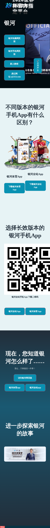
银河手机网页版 (14, 52)
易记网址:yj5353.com (14, 75)
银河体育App (35, 311)
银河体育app (14, 387)
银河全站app (35, 387)
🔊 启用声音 (38, 65)
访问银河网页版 (25, 378)
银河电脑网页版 (14, 39)
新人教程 (14, 64)
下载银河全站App (35, 185)
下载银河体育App (14, 188)
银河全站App (15, 311)
